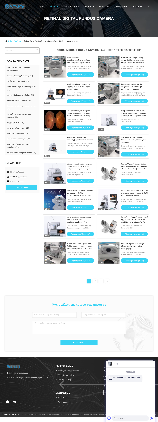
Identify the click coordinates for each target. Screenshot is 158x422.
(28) (19, 100)
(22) (19, 115)
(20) (15, 123)
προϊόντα (17, 41)
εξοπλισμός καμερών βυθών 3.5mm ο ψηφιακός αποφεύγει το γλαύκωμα (133, 139)
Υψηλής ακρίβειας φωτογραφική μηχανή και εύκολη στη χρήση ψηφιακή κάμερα (79, 86)
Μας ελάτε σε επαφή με (97, 6)
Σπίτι (42, 6)
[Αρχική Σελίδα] (15, 6)
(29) (18, 68)
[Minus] (151, 363)
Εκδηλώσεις (121, 6)
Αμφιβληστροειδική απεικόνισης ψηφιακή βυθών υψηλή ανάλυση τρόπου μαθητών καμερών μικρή (133, 113)
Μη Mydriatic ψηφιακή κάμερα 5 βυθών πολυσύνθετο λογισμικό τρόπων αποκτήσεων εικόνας (79, 113)
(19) (18, 145)
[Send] (152, 418)
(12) (18, 128)
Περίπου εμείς (72, 6)
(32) (21, 88)
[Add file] (109, 418)
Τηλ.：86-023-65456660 (18, 373)
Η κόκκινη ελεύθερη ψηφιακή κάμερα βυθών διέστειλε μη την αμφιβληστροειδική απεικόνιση (133, 60)
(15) (17, 133)
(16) (18, 81)
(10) (21, 153)
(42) (20, 95)
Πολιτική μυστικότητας (11, 414)
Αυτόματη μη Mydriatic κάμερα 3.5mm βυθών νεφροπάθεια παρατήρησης (132, 246)
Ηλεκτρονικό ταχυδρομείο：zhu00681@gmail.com (28, 378)
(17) (20, 76)
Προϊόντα (54, 6)
